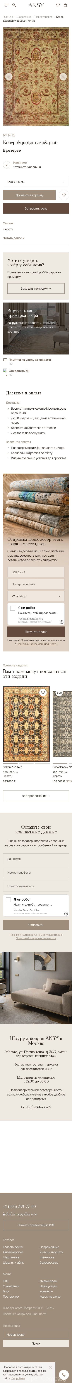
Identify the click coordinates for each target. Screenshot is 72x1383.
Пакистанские (44, 16)
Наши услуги (48, 1286)
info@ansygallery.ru (20, 1214)
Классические (13, 1247)
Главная (8, 16)
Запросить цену (36, 208)
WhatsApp (19, 596)
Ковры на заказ (50, 1296)
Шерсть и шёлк (13, 1262)
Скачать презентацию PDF (36, 1225)
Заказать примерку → (36, 288)
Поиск (36, 1343)
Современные (49, 1247)
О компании (11, 1286)
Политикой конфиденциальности (37, 644)
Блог (6, 1291)
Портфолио (11, 1296)
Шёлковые (47, 1257)
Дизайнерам (48, 1281)
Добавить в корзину (29, 195)
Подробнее (18, 1378)
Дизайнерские (13, 1252)
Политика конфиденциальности (25, 1314)
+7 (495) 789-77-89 (36, 1107)
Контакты (46, 1291)
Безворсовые (49, 1262)
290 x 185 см (16, 182)
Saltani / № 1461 (12, 767)
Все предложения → (36, 796)
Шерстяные (24, 16)
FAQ (5, 1281)
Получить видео (36, 632)
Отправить (36, 925)
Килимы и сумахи (51, 1252)
